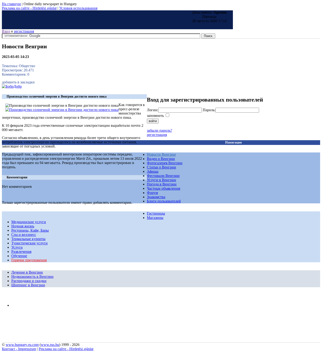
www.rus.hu (50, 345)
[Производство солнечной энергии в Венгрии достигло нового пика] (62, 110)
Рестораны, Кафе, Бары (30, 230)
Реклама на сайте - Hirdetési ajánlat (29, 8)
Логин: (152, 110)
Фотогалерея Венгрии (164, 163)
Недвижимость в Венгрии (32, 277)
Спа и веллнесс (23, 235)
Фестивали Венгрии (163, 176)
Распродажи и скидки (28, 281)
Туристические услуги (29, 243)
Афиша (152, 171)
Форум (152, 193)
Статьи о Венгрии (161, 167)
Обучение (19, 256)
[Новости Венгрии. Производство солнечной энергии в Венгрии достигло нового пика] (12, 86)
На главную (11, 4)
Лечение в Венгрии (27, 272)
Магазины (155, 218)
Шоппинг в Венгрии (28, 285)
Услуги (17, 247)
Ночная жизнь (22, 226)
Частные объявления (163, 188)
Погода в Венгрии (162, 184)
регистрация (24, 31)
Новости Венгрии (161, 154)
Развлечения (21, 252)
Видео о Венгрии (161, 159)
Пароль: (209, 110)
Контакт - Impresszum (19, 349)
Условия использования (78, 8)
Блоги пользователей (164, 201)
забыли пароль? (159, 130)
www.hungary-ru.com (22, 345)
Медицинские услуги (28, 222)
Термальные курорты (28, 239)
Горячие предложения (29, 260)
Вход (6, 31)
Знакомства (156, 197)
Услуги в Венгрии (161, 180)
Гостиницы (156, 213)
